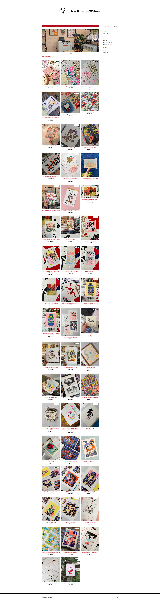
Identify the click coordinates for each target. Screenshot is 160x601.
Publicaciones (106, 38)
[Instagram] (117, 597)
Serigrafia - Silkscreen (108, 42)
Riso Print (105, 40)
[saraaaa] (80, 11)
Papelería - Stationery (108, 44)
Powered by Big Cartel (47, 597)
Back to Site (105, 52)
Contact (105, 50)
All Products (105, 33)
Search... (105, 35)
